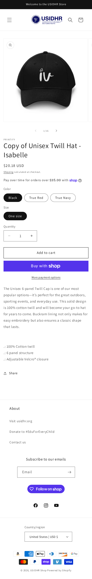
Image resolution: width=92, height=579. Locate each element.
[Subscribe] (69, 472)
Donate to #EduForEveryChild (31, 431)
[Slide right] (56, 131)
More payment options (46, 277)
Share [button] (13, 373)
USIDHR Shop (38, 570)
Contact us (17, 442)
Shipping (8, 171)
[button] (9, 20)
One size (15, 216)
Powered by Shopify (59, 570)
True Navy (63, 198)
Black (12, 198)
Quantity (9, 226)
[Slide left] (35, 131)
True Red (36, 198)
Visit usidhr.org (20, 421)
